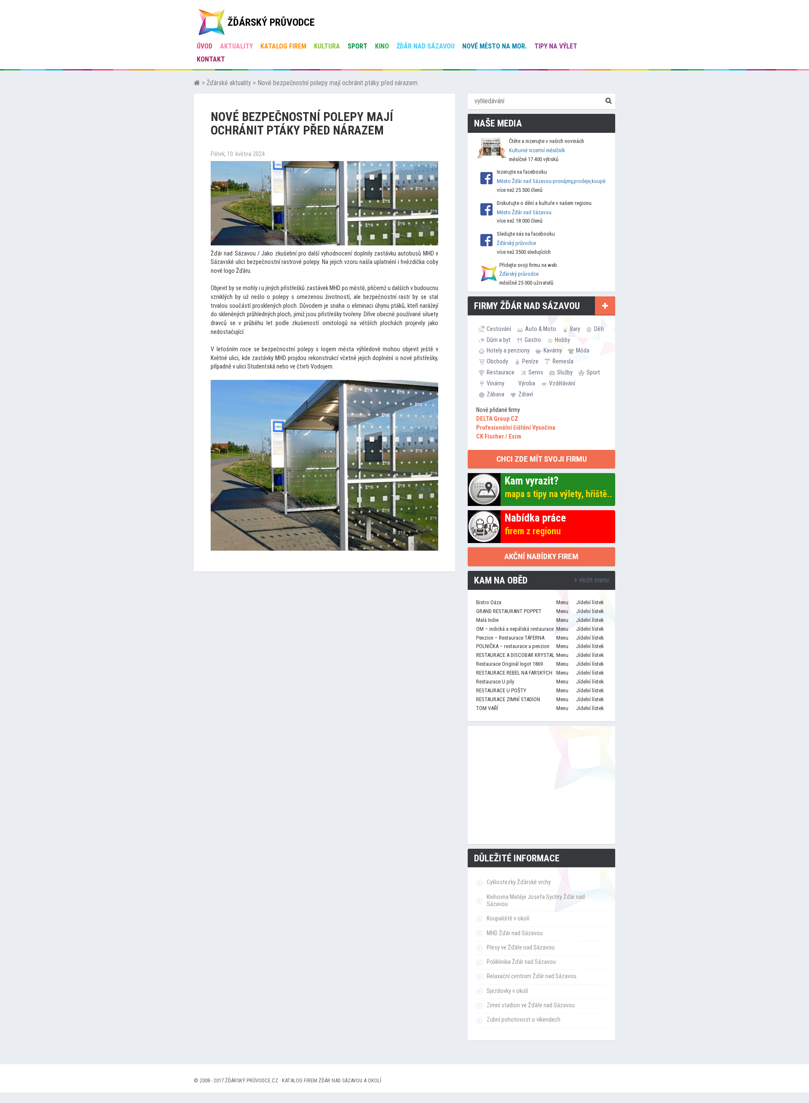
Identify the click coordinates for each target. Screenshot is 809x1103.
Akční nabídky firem (541, 556)
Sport (357, 46)
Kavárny (553, 350)
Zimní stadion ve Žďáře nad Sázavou (531, 1005)
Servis (535, 372)
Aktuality (236, 46)
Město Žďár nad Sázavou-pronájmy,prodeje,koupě (551, 181)
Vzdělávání (562, 383)
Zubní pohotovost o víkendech (523, 1019)
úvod (204, 46)
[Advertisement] (541, 785)
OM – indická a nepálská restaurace (515, 629)
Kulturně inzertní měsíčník (537, 150)
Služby (565, 372)
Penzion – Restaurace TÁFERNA (510, 638)
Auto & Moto (540, 329)
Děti (599, 329)
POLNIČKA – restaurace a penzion (512, 646)
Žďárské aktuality (228, 83)
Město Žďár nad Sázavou (524, 212)
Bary (575, 329)
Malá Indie (487, 620)
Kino (382, 46)
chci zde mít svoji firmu (541, 459)
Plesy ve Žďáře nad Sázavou (521, 947)
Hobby (562, 339)
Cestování (499, 329)
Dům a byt (499, 339)
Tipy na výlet (555, 46)
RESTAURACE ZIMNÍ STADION (508, 699)
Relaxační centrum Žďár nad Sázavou (531, 976)
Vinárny (495, 383)
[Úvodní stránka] (197, 83)
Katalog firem (283, 46)
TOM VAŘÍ (487, 708)
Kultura (327, 46)
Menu (562, 602)
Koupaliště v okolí (508, 918)
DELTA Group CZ (497, 418)
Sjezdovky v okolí (507, 991)
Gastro (533, 339)
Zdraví (525, 394)
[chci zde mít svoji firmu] (605, 305)
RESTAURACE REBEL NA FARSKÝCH (514, 673)
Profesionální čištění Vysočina (515, 427)
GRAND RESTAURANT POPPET (508, 611)
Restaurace (500, 372)
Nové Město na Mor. (494, 46)
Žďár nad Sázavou (425, 46)
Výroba (526, 383)
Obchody (497, 361)
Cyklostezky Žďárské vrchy (519, 882)
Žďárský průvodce (516, 243)
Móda (582, 350)
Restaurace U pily (495, 681)
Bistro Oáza (488, 602)
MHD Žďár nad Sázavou (515, 933)
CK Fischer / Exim (498, 436)
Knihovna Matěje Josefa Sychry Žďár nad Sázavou (536, 900)
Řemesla (562, 361)
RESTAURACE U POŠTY (501, 690)
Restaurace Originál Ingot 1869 (509, 664)
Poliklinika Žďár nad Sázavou (521, 962)
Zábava (495, 394)
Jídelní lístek (590, 602)
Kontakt (211, 59)
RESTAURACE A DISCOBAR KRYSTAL (515, 655)
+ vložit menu (591, 580)
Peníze (530, 361)
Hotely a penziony (508, 350)
